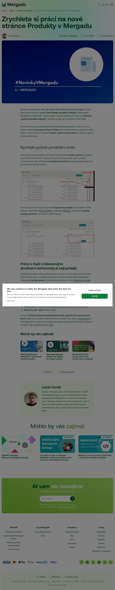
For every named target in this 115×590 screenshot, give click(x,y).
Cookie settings (94, 290)
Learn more (10, 301)
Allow (95, 296)
